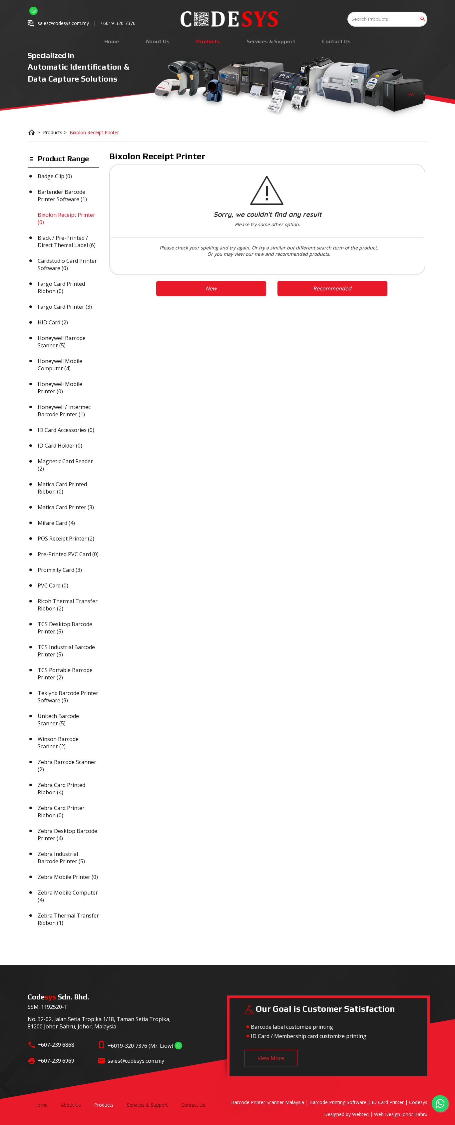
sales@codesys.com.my (136, 1060)
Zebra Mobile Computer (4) (68, 896)
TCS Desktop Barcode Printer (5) (65, 627)
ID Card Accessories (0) (66, 430)
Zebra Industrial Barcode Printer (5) (61, 857)
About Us (158, 41)
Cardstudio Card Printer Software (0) (67, 264)
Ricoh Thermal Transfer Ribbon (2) (68, 604)
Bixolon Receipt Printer (94, 132)
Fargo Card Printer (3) (65, 306)
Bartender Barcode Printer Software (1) (62, 195)
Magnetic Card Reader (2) (65, 465)
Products (208, 41)
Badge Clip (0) (55, 176)
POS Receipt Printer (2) (66, 538)
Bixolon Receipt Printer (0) (66, 218)
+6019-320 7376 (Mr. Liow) (140, 1045)
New (211, 288)
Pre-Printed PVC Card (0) (68, 554)
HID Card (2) (53, 322)
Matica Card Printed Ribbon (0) (62, 488)
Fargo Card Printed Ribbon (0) (61, 287)
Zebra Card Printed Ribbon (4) (61, 788)
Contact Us (336, 41)
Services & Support (270, 41)
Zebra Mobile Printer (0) (68, 877)
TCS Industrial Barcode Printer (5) (66, 650)
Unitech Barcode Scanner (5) (58, 719)
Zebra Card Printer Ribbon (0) (61, 811)
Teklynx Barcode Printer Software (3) (68, 696)
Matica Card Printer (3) (66, 507)
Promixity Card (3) (60, 569)
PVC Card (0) (53, 585)
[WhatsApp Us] (178, 1045)
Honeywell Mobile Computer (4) (60, 364)
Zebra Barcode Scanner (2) (67, 765)
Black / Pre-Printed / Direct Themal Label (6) (67, 241)
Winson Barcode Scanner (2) (58, 742)
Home (111, 41)
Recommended (332, 288)
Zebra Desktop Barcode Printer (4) (67, 834)
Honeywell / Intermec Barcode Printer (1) (64, 410)
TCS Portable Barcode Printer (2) (65, 673)
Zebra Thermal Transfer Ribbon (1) (68, 919)
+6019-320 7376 (118, 23)
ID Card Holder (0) (60, 445)
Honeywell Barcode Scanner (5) (62, 341)
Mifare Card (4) (56, 523)
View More (270, 1058)
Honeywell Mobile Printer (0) (60, 387)
